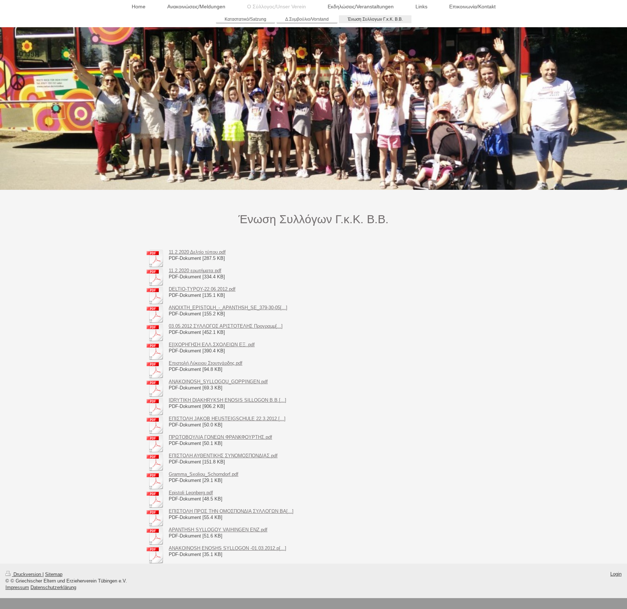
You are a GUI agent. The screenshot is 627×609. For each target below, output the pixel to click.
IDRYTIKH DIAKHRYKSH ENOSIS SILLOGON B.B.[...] (227, 400)
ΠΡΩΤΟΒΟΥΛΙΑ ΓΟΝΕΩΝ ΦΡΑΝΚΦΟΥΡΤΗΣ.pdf (220, 437)
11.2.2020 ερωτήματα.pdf (195, 270)
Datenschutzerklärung (53, 587)
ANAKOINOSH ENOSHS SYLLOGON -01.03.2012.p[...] (227, 548)
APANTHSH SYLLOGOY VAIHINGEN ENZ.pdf (218, 529)
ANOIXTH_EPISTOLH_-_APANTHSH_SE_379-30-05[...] (228, 307)
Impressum (17, 587)
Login (616, 574)
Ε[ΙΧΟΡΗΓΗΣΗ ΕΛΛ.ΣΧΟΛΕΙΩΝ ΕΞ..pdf (212, 344)
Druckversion (27, 574)
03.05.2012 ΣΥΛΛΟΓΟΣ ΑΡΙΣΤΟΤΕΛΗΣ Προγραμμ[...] (226, 326)
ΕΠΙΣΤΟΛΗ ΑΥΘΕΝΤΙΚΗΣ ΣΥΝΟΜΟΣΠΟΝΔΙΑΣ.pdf (223, 455)
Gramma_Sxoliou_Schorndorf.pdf (203, 474)
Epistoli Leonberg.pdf (191, 492)
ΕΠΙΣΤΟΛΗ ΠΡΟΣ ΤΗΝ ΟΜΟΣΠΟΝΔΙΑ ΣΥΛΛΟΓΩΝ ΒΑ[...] (231, 511)
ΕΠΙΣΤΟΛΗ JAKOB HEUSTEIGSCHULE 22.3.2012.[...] (227, 418)
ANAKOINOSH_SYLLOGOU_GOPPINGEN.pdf (218, 381)
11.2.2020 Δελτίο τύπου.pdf (197, 252)
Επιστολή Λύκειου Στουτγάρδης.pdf (205, 363)
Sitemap (53, 574)
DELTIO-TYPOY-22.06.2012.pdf (202, 289)
